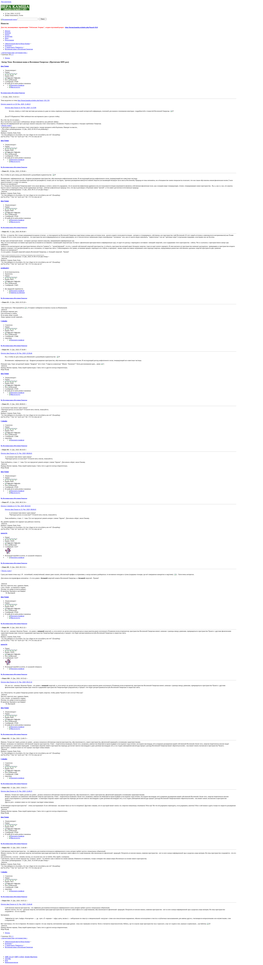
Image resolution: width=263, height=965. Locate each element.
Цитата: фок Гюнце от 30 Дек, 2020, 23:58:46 (16, 353)
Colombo (4, 321)
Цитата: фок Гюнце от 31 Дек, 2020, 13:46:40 (16, 904)
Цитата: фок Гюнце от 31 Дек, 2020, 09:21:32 (16, 682)
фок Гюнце (5, 66)
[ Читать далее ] (6, 125)
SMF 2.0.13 (9, 957)
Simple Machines (31, 957)
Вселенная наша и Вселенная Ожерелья (13, 93)
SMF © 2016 (19, 957)
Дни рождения (6, 2)
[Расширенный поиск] (9, 19)
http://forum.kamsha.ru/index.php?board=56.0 (81, 27)
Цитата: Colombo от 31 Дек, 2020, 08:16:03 (16, 506)
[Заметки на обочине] (17, 292)
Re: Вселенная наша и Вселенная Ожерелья (14, 167)
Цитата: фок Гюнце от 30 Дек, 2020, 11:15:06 (20, 107)
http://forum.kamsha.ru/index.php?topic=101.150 (33, 100)
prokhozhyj (5, 268)
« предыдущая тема (7, 53)
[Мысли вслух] (14, 87)
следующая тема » (21, 53)
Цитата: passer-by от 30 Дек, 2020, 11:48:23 (16, 104)
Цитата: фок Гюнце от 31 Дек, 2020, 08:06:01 (16, 453)
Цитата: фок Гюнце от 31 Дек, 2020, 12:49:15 (16, 791)
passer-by (4, 533)
